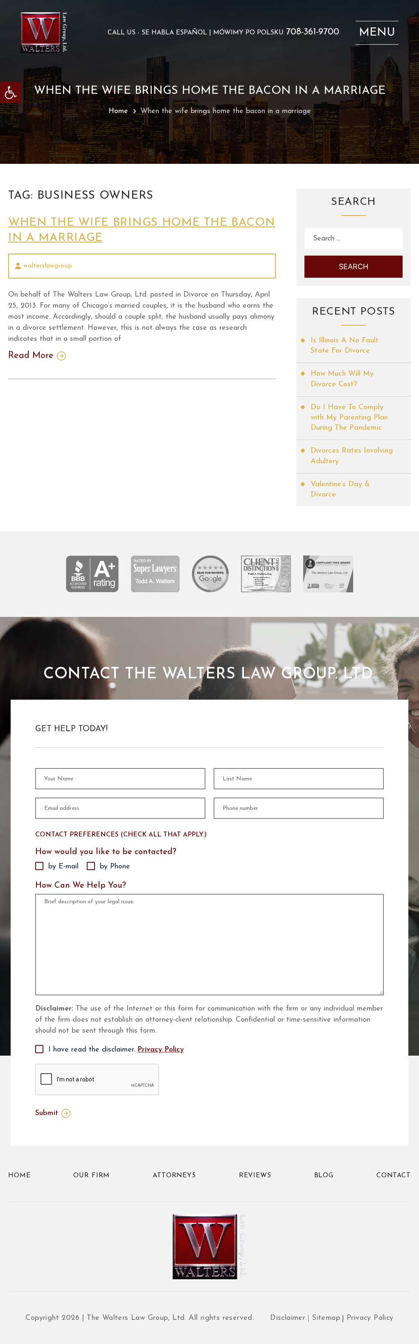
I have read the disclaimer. (116, 1050)
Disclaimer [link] (287, 1318)
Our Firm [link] (91, 1175)
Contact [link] (393, 1175)
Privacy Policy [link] (160, 1050)
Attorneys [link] (174, 1175)
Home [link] (118, 111)
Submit (46, 1113)
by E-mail (63, 866)
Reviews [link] (255, 1175)
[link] (10, 92)
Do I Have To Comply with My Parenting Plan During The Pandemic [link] (349, 418)
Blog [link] (324, 1175)
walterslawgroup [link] (47, 266)
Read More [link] (31, 355)
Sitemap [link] (326, 1318)
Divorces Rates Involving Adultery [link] (352, 456)
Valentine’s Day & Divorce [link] (340, 490)
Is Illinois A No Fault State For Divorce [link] (344, 346)
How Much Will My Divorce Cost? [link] (342, 379)
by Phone (115, 866)
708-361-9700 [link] (312, 32)
